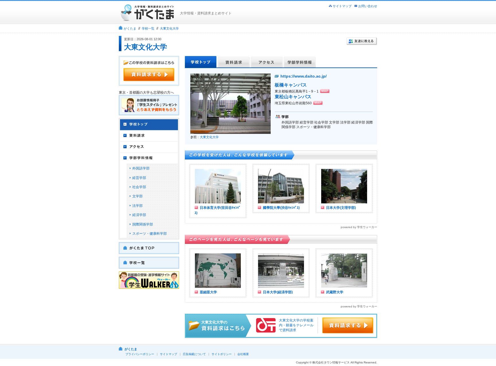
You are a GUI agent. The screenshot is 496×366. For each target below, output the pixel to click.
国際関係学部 (142, 224)
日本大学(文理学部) (341, 208)
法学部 (137, 206)
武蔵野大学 (334, 292)
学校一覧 (148, 28)
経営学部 (139, 178)
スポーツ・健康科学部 (149, 234)
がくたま (130, 28)
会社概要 (243, 354)
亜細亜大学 (208, 292)
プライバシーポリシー (139, 354)
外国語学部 (141, 168)
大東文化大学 (169, 28)
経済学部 (139, 215)
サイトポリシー (222, 354)
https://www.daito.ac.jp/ (303, 76)
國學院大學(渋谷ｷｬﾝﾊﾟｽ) (281, 208)
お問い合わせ (367, 6)
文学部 (137, 196)
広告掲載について (194, 354)
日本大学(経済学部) (278, 292)
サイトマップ (342, 6)
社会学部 (139, 187)
